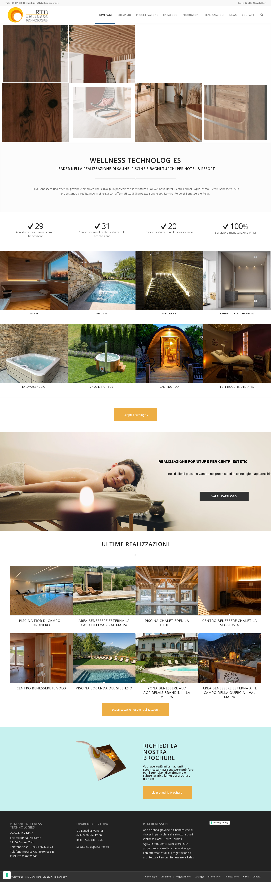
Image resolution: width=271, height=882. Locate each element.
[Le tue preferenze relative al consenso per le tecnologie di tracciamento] (7, 875)
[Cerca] (262, 15)
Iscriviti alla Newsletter (252, 2)
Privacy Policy (220, 822)
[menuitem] (251, 3)
